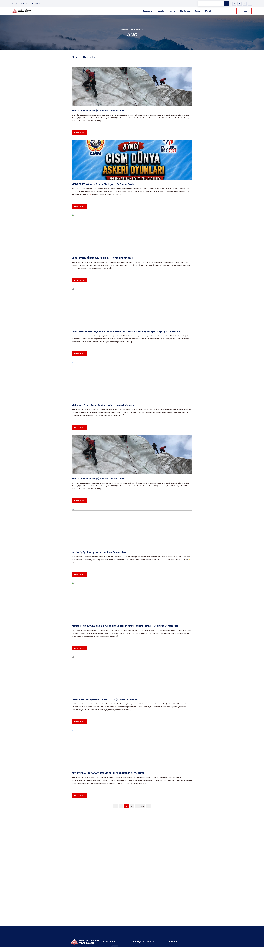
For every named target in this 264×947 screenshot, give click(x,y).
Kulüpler (172, 11)
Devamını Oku (79, 133)
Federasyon (148, 11)
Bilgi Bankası (185, 11)
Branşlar (161, 11)
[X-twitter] (234, 4)
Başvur (197, 11)
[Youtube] (245, 4)
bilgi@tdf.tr (38, 3)
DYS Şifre (209, 11)
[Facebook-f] (239, 4)
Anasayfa (124, 30)
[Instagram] (250, 4)
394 (142, 806)
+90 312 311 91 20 (21, 3)
